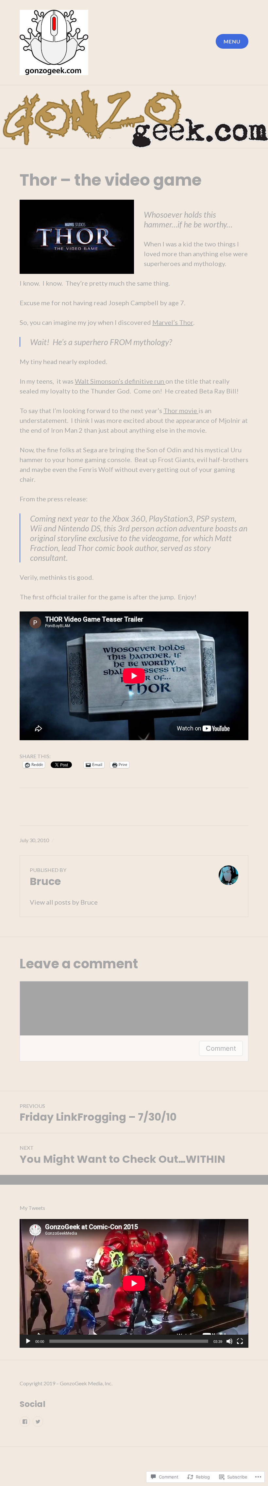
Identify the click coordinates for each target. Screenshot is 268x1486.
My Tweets (32, 1208)
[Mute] (229, 1341)
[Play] (28, 1341)
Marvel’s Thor (172, 322)
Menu (232, 41)
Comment (221, 1048)
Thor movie (180, 410)
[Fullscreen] (240, 1341)
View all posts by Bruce (64, 902)
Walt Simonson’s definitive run (120, 381)
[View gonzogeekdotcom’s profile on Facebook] (25, 1421)
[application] (134, 1283)
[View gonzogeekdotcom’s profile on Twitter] (38, 1421)
